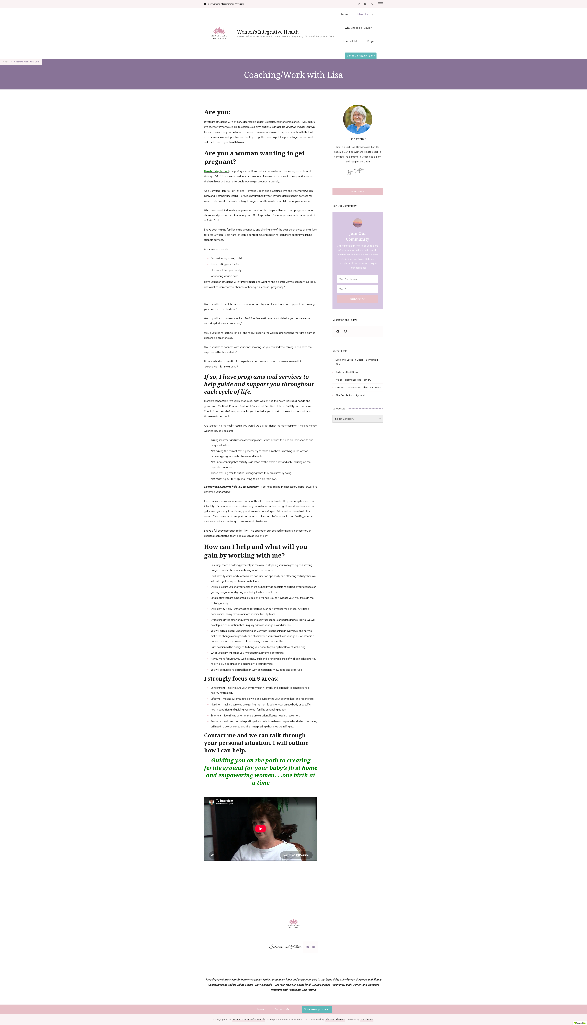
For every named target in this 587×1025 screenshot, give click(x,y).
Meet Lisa (363, 14)
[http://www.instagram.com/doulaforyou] (314, 947)
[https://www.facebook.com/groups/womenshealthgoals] (338, 332)
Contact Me (350, 41)
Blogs (370, 41)
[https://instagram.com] (345, 332)
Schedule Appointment (361, 56)
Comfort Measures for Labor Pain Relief (358, 387)
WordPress (367, 1019)
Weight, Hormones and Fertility (353, 379)
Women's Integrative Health (268, 32)
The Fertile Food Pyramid (350, 395)
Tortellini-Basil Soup (347, 372)
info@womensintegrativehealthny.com (225, 3)
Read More (357, 191)
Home (344, 14)
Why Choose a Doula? (358, 27)
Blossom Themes (335, 1019)
